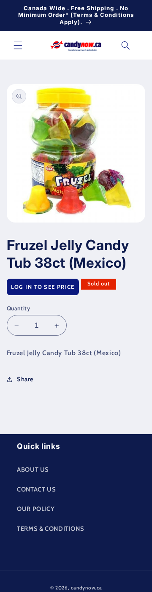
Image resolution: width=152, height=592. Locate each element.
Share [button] (25, 379)
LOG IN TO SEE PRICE (43, 286)
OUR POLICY (35, 509)
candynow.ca (86, 588)
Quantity (18, 308)
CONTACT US (36, 489)
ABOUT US (33, 469)
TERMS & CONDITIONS (50, 528)
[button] (17, 45)
